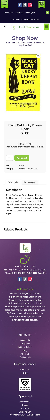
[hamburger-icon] (46, 27)
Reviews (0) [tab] (29, 182)
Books (14, 43)
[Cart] (47, 12)
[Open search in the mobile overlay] (5, 27)
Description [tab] (13, 182)
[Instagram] (30, 5)
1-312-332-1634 (19, 273)
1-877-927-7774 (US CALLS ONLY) (29, 269)
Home (8, 43)
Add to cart (22, 158)
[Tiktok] (25, 5)
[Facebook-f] (20, 5)
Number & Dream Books (27, 43)
